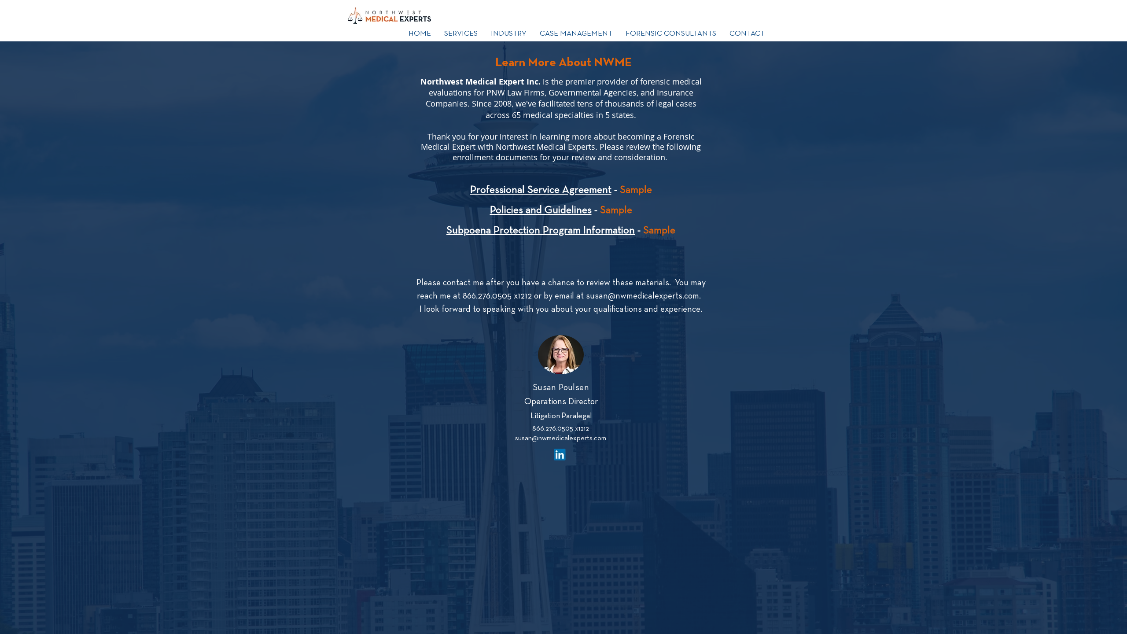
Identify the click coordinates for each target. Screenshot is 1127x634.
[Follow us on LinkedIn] (560, 454)
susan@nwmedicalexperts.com (642, 296)
